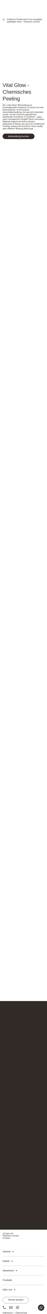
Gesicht (7, 1251)
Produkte (7, 1280)
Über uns (7, 1289)
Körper (6, 1261)
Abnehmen (8, 1270)
